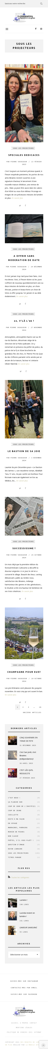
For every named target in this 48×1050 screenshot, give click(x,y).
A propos (24, 1023)
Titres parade (24, 857)
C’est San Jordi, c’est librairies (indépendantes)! (28, 755)
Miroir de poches (24, 832)
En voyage (24, 823)
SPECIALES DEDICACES (24, 155)
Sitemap (37, 1032)
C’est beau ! (24, 798)
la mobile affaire (34, 1045)
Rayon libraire (24, 849)
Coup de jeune (24, 810)
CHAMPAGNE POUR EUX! (24, 672)
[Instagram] (41, 29)
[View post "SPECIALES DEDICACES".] (24, 103)
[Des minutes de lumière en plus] (24, 16)
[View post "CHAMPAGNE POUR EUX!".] (24, 633)
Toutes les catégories (20, 877)
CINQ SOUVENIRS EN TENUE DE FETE (29, 739)
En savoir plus (17, 198)
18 (40, 707)
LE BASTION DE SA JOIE (24, 451)
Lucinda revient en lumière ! (27, 914)
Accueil (14, 1023)
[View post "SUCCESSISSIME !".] (24, 516)
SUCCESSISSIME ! (24, 548)
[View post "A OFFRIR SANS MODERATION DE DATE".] (24, 228)
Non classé (24, 836)
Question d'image (24, 844)
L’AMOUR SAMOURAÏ (28, 927)
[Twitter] (20, 206)
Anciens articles (32, 712)
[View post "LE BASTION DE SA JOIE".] (24, 409)
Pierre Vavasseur (17, 162)
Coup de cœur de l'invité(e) (24, 806)
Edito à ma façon (24, 819)
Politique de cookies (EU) (20, 1032)
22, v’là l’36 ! (24, 321)
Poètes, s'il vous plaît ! (24, 840)
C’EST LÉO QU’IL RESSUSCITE (26, 772)
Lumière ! (23, 900)
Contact (33, 1023)
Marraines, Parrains (24, 827)
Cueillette (24, 815)
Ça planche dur (24, 802)
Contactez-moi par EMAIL (24, 988)
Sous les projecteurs (23, 148)
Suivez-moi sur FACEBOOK (24, 994)
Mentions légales (24, 1027)
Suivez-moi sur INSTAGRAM (24, 981)
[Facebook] (36, 29)
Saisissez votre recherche (15, 3)
